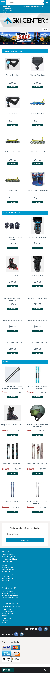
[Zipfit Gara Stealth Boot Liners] (37, 179)
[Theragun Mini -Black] (37, 64)
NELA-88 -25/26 (12, 501)
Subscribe (25, 540)
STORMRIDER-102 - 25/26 (37, 463)
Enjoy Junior (37, 113)
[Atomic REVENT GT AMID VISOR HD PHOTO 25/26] (37, 412)
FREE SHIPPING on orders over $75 (8, 9)
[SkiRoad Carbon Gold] (12, 141)
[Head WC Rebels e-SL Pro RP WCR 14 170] (37, 374)
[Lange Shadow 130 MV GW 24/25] (12, 412)
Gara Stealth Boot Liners (38, 190)
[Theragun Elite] (12, 102)
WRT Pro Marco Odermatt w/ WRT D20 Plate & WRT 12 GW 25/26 (12, 389)
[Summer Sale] (25, 38)
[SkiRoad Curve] (12, 179)
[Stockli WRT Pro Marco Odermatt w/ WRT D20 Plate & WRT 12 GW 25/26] (12, 374)
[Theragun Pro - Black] (12, 64)
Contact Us (5, 620)
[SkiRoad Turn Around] (37, 141)
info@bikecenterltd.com (10, 596)
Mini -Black (38, 75)
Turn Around (37, 152)
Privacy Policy (6, 609)
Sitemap (4, 622)
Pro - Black (12, 75)
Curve (12, 190)
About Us (5, 616)
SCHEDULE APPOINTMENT (33, 7)
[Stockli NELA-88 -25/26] (12, 489)
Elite (12, 113)
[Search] (47, 2)
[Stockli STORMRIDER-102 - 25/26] (37, 451)
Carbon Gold (12, 152)
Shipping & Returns (8, 613)
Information (12, 87)
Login (45, 29)
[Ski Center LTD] (25, 20)
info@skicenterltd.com (9, 559)
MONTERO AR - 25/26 (12, 463)
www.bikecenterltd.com (10, 598)
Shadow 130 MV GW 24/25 (12, 425)
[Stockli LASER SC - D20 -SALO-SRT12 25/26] (37, 489)
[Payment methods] (11, 653)
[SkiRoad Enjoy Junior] (37, 102)
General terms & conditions (11, 607)
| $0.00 (8, 670)
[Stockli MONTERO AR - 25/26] (12, 451)
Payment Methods (8, 611)
